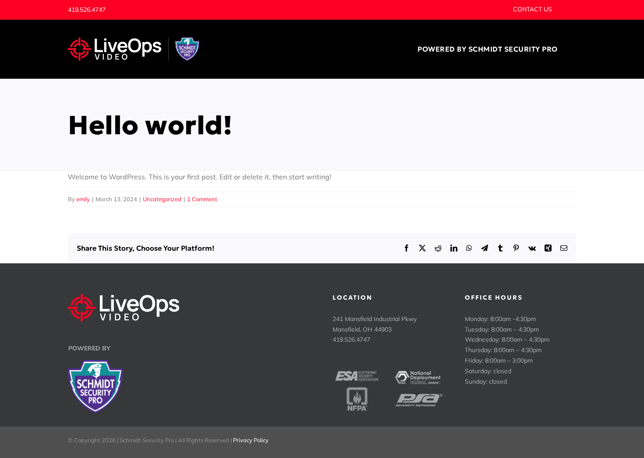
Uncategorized (162, 199)
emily (83, 199)
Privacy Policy (251, 440)
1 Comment (202, 199)
